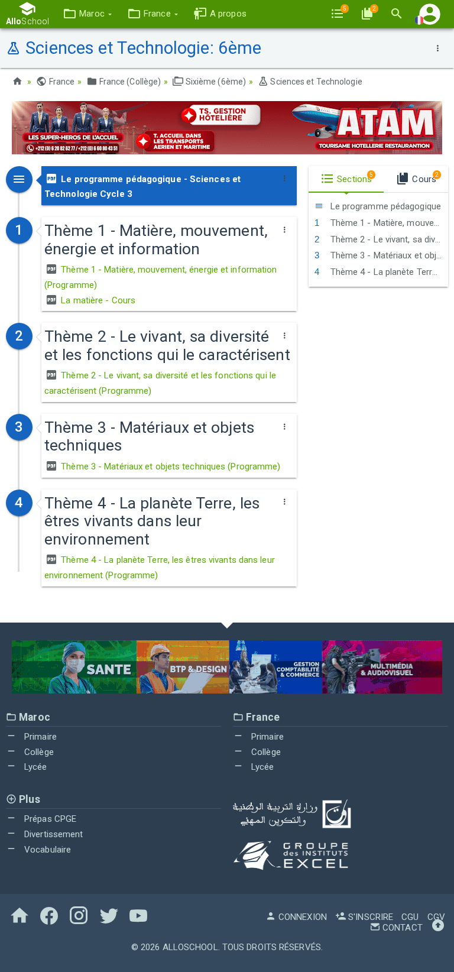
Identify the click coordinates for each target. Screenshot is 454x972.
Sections (354, 177)
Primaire (39, 736)
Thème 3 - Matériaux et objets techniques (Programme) (169, 466)
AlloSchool (190, 947)
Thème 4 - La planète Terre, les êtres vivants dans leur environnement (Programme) (159, 568)
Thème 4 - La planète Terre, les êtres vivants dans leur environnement (388, 272)
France (60, 81)
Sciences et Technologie (315, 81)
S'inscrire (369, 917)
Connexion (301, 917)
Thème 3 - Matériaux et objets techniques (388, 255)
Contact (401, 927)
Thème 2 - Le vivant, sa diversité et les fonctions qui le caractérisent (388, 239)
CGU (410, 917)
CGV (436, 917)
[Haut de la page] (438, 927)
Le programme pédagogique (385, 206)
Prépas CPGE (49, 819)
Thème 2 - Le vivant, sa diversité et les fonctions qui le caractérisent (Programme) (160, 383)
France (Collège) (129, 81)
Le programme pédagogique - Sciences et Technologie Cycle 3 (142, 187)
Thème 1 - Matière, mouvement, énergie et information (388, 223)
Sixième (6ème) (215, 81)
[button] (87, 14)
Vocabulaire (46, 849)
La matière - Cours (97, 300)
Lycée (34, 767)
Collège (38, 752)
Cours (424, 177)
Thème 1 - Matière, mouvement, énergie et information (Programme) (160, 277)
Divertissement (52, 834)
